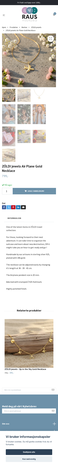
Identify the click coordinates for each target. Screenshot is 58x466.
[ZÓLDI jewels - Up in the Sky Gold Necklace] (29, 343)
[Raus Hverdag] (29, 15)
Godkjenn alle (29, 452)
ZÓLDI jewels (36, 27)
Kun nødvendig (29, 459)
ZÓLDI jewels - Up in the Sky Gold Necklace (25, 369)
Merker (24, 27)
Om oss (5, 423)
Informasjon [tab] (14, 218)
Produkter (14, 27)
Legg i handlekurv (36, 191)
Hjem (4, 27)
